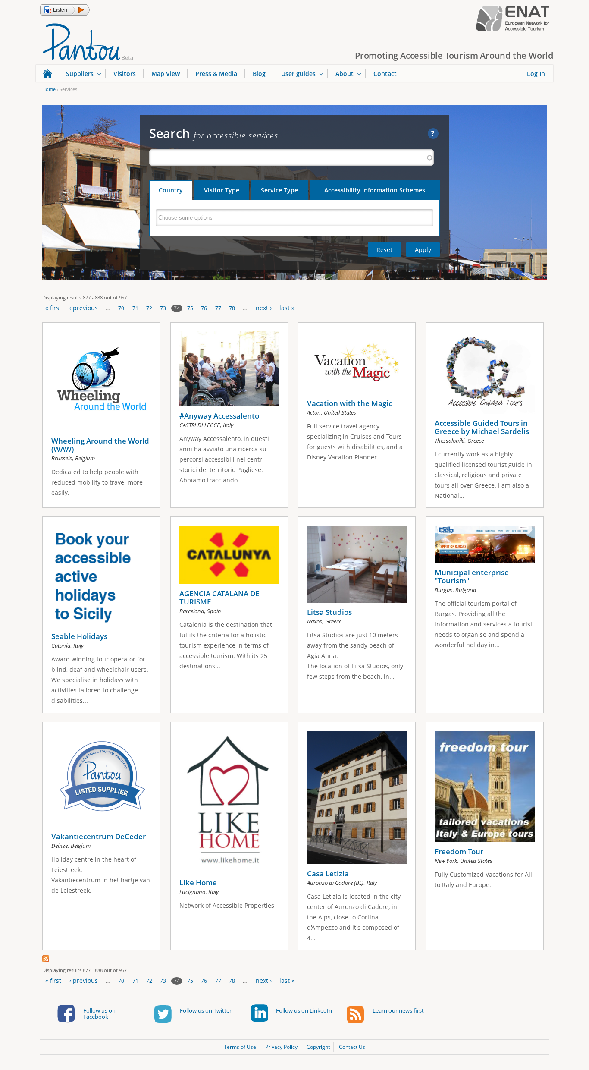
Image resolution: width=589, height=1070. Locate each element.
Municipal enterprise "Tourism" (472, 576)
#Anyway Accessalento (219, 416)
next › (264, 308)
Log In (536, 73)
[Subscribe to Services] (45, 960)
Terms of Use (240, 1047)
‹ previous (83, 308)
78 (232, 308)
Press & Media (216, 73)
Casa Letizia (328, 873)
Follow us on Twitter (206, 1010)
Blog (259, 73)
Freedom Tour (459, 851)
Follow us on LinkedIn (304, 1010)
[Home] (88, 41)
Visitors (124, 73)
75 (190, 308)
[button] (65, 10)
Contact (385, 73)
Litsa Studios (329, 612)
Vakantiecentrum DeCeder (98, 836)
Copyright (318, 1047)
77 (218, 308)
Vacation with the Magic (349, 403)
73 (163, 308)
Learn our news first (398, 1010)
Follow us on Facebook (99, 1013)
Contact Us (352, 1047)
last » (286, 308)
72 (149, 308)
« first (53, 308)
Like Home (198, 882)
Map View (165, 73)
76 (204, 308)
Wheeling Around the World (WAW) (100, 445)
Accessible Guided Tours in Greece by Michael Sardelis (482, 427)
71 (135, 308)
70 (121, 308)
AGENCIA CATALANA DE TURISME (219, 597)
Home (49, 89)
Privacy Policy (281, 1047)
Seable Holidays (79, 636)
